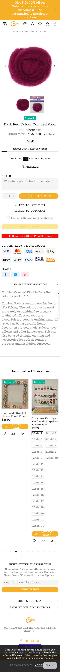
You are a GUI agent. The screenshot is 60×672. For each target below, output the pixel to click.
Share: (6, 269)
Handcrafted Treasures (30, 371)
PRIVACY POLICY (21, 665)
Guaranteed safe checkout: (23, 245)
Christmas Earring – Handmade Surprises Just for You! (45, 421)
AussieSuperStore (14, 24)
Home (15, 31)
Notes (6, 176)
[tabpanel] (15, 410)
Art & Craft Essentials (41, 134)
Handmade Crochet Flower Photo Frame (14, 415)
